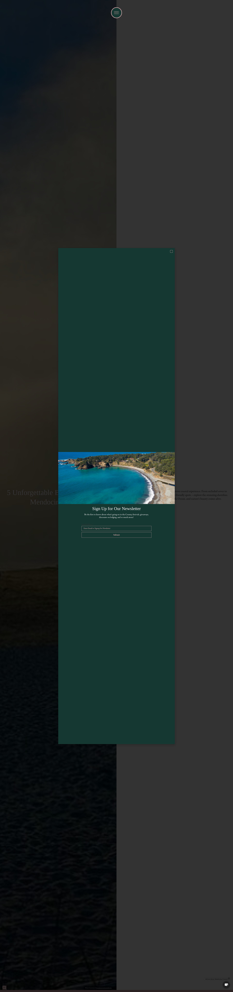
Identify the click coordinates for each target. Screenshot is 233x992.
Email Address (87, 525)
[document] (116, 496)
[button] (226, 984)
